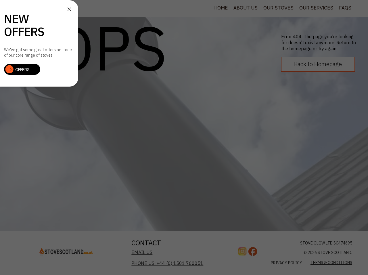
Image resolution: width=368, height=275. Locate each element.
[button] (69, 9)
